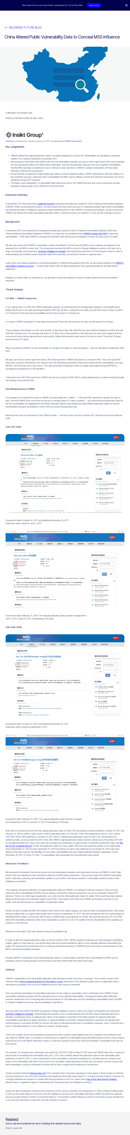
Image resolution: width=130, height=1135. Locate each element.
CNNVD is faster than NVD (95, 233)
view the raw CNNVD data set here (68, 141)
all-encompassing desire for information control (41, 981)
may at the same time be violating (101, 1079)
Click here (10, 141)
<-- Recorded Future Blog (23, 27)
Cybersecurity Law (37, 1073)
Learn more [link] (94, 5)
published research (46, 203)
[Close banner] (126, 5)
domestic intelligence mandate (52, 251)
